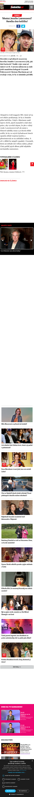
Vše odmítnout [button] (23, 791)
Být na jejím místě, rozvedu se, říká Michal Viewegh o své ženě (15, 613)
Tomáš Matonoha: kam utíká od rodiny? (10, 251)
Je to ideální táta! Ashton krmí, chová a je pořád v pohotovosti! (16, 446)
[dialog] (17, 778)
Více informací (23, 770)
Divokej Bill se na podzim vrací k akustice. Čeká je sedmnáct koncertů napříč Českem (26, 747)
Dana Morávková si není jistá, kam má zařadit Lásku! (16, 470)
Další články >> (17, 667)
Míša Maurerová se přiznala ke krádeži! (14, 424)
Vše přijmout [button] (10, 791)
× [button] (32, 760)
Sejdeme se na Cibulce (25, 714)
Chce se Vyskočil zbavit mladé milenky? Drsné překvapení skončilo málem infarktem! (16, 494)
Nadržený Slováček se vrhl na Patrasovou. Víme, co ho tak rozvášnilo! (16, 542)
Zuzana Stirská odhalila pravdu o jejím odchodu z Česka (16, 566)
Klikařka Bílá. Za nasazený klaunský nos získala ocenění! (16, 590)
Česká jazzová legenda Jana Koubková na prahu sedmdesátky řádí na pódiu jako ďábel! (16, 637)
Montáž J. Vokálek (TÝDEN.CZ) (12, 172)
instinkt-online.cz (25, 753)
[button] (17, 772)
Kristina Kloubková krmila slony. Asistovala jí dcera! (16, 661)
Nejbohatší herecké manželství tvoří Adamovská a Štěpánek (13, 518)
